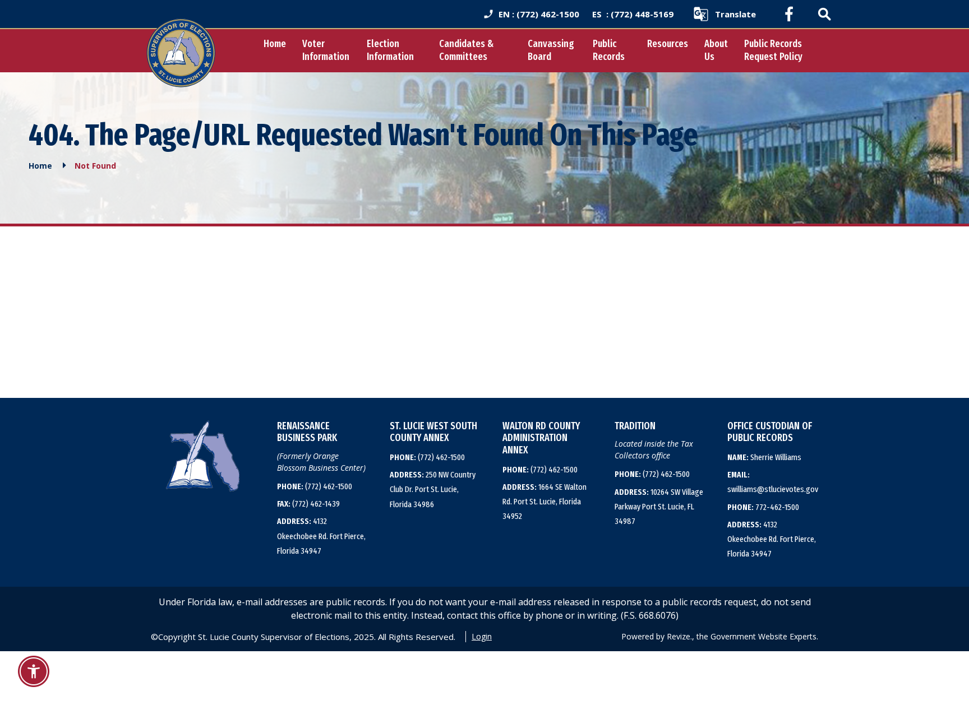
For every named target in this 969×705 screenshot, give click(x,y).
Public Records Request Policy (773, 50)
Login (482, 636)
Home (275, 44)
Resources (667, 44)
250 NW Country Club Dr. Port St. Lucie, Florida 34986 (433, 489)
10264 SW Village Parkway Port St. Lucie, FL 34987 (659, 507)
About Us (716, 50)
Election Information (390, 50)
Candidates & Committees (466, 50)
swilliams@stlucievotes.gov (772, 482)
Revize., (680, 636)
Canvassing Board (551, 50)
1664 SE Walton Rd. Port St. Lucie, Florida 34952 (544, 502)
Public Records (609, 50)
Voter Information (325, 50)
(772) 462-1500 (314, 486)
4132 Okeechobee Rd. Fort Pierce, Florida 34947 (321, 536)
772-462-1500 (763, 507)
